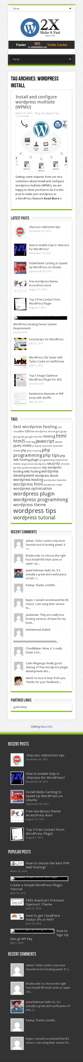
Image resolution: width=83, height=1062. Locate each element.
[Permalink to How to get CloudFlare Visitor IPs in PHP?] (17, 916)
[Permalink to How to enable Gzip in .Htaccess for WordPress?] (20, 250)
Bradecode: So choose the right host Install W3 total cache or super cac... (46, 559)
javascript (45, 441)
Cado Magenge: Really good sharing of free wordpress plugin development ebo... (47, 667)
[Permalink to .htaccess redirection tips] (20, 232)
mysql (38, 445)
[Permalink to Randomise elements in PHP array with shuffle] (20, 398)
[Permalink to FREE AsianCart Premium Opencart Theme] (17, 902)
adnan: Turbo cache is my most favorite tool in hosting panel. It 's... (46, 544)
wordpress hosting (28, 480)
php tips (51, 455)
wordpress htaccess (55, 480)
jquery (58, 441)
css (27, 431)
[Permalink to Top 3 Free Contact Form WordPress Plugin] (20, 304)
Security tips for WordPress (46, 339)
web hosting (32, 471)
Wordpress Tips (51, 113)
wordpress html (28, 484)
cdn (60, 427)
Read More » (53, 198)
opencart (47, 445)
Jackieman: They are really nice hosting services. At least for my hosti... (46, 618)
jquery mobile (22, 445)
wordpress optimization (32, 488)
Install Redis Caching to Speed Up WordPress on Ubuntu (44, 796)
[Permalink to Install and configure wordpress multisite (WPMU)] (41, 145)
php (23, 450)
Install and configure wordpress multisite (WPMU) (36, 102)
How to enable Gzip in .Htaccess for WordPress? (45, 776)
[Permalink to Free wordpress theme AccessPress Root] (20, 286)
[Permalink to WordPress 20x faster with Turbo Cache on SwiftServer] (20, 362)
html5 (19, 441)
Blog (37, 113)
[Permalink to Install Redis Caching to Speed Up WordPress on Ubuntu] (20, 268)
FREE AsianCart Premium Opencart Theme (45, 902)
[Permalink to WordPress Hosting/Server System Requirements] (40, 318)
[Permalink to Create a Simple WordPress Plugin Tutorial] (39, 878)
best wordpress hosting (35, 426)
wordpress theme (29, 504)
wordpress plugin (34, 494)
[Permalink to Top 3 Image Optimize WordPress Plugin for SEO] (20, 380)
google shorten (34, 436)
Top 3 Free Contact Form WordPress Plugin (45, 832)
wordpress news (52, 484)
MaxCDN (46, 726)
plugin (35, 459)
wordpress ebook (46, 475)
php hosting (34, 450)
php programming (31, 452)
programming (47, 460)
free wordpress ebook (42, 431)
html (61, 436)
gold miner (20, 707)
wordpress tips (34, 511)
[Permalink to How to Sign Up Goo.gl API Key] (32, 931)
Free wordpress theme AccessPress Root (43, 813)
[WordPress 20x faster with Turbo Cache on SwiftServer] (41, 48)
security (53, 463)
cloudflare (18, 431)
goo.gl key (19, 436)
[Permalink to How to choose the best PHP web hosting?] (17, 863)
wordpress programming (40, 499)
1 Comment (22, 116)
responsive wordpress (33, 464)
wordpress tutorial (34, 518)
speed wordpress (31, 467)
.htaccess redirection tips (44, 227)
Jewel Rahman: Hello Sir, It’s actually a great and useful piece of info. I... (46, 574)
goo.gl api (61, 431)
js (33, 445)
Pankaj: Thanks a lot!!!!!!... (41, 585)
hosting (49, 436)
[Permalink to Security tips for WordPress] (20, 344)
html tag (30, 441)
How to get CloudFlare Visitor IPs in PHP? (43, 918)
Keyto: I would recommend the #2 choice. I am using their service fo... (47, 604)
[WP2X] (41, 35)
